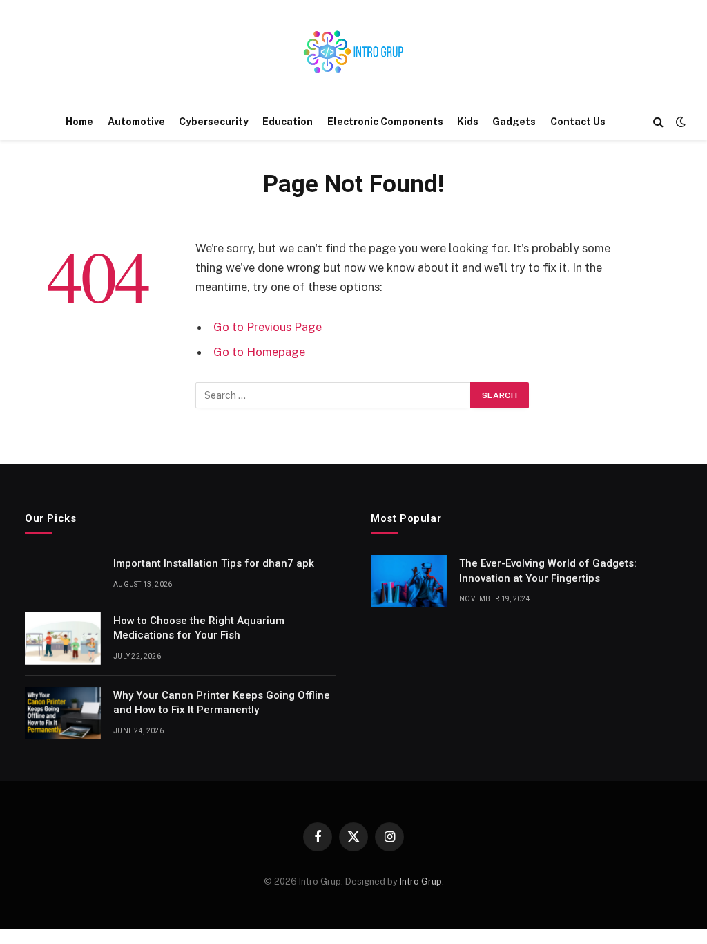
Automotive (136, 121)
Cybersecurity (214, 121)
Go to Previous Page (267, 327)
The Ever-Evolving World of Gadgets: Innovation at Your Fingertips (548, 570)
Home (79, 121)
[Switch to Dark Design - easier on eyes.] (679, 121)
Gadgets (514, 121)
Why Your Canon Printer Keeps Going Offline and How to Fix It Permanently (221, 702)
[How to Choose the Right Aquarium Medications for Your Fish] (63, 638)
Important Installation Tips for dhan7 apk (213, 563)
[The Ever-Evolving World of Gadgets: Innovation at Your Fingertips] (409, 581)
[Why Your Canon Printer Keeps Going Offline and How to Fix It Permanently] (63, 713)
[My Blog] (353, 52)
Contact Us (578, 121)
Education (287, 121)
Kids (467, 121)
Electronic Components (385, 121)
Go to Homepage (259, 352)
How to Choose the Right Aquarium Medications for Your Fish (198, 627)
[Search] (658, 122)
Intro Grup (421, 881)
